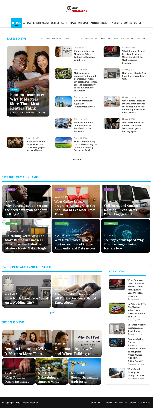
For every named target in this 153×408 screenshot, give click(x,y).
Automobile (56, 38)
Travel (72, 23)
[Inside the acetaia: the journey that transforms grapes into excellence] (15, 142)
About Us (145, 402)
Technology (42, 23)
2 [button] (53, 312)
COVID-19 (78, 38)
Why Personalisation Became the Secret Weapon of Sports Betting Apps (133, 127)
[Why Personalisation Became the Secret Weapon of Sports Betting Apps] (112, 123)
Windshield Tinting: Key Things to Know (136, 372)
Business (67, 38)
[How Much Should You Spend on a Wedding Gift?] (112, 73)
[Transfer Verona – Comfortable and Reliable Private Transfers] (63, 123)
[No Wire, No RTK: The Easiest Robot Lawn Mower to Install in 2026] (117, 308)
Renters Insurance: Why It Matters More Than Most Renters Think (25, 353)
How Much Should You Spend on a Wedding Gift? (134, 76)
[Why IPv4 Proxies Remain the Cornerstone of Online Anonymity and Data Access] (76, 236)
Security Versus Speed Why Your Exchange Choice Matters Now (123, 244)
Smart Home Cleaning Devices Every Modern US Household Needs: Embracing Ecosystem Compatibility (133, 106)
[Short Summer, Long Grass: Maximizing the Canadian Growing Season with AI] (63, 142)
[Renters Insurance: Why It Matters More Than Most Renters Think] (28, 81)
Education (105, 38)
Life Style (59, 23)
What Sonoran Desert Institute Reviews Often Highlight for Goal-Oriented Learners (133, 57)
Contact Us (130, 23)
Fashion (129, 38)
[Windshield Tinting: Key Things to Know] (117, 373)
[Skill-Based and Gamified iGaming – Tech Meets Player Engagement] (125, 201)
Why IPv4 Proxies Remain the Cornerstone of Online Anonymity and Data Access (75, 244)
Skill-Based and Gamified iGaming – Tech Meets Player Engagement (122, 210)
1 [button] (51, 313)
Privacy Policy (120, 402)
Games (10, 189)
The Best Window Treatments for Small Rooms (137, 327)
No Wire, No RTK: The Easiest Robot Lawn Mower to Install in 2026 (137, 310)
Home (17, 23)
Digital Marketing (92, 38)
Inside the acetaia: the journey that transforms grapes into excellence (35, 146)
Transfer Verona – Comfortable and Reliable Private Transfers (83, 127)
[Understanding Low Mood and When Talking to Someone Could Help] (63, 51)
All (42, 38)
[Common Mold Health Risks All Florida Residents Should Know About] (76, 291)
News (28, 23)
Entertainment (101, 23)
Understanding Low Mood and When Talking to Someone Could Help (84, 55)
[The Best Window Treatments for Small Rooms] (117, 328)
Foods (84, 23)
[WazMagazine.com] (76, 9)
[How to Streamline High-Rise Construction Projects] (63, 101)
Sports (117, 23)
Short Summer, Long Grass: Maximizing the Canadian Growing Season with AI (85, 146)
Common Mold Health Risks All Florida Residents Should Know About (75, 298)
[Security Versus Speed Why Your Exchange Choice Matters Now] (125, 236)
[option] (76, 219)
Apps (47, 38)
